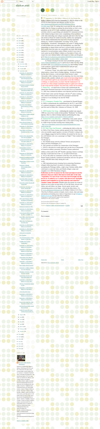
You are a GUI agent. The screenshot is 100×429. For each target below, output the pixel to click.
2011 (19, 343)
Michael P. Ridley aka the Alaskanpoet (25, 363)
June (21, 319)
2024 (19, 43)
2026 (19, 38)
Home (62, 259)
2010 (19, 346)
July (21, 317)
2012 (19, 341)
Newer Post (44, 259)
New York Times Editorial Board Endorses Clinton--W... (26, 106)
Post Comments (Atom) (53, 262)
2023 (19, 45)
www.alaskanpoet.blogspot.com (52, 190)
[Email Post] (81, 205)
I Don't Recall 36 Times (25, 291)
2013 (19, 339)
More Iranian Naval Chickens (26, 265)
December (22, 64)
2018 (19, 57)
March (21, 326)
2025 (19, 40)
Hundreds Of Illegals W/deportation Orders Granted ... (25, 167)
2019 (19, 55)
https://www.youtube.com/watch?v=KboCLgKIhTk (57, 117)
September (22, 71)
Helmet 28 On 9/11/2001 (25, 233)
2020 (19, 52)
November (22, 66)
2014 (19, 336)
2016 (19, 62)
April (21, 324)
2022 (19, 47)
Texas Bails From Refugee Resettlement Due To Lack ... (27, 132)
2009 (19, 348)
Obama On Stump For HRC (26, 206)
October (22, 68)
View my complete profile (23, 420)
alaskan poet (22, 5)
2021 (19, 50)
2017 (19, 59)
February (22, 329)
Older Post (80, 259)
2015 (19, 334)
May (21, 321)
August (21, 314)
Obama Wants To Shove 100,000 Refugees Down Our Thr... (26, 149)
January (22, 331)
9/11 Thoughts (23, 235)
